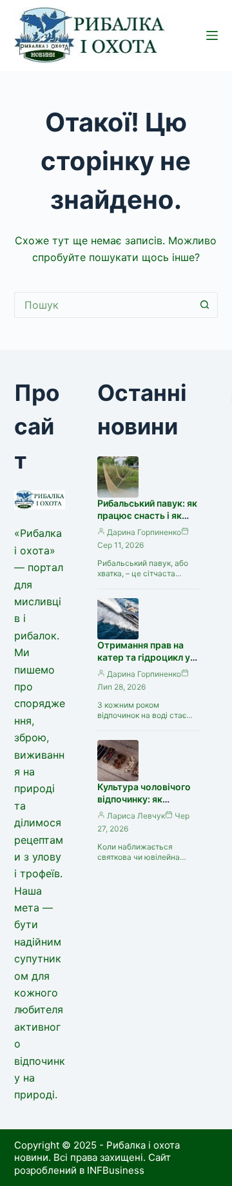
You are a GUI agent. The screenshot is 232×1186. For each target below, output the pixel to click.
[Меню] (212, 35)
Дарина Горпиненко (144, 532)
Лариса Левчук (136, 816)
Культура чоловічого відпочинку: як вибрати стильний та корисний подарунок (144, 805)
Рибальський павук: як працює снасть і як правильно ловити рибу (147, 521)
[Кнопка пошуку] (205, 305)
